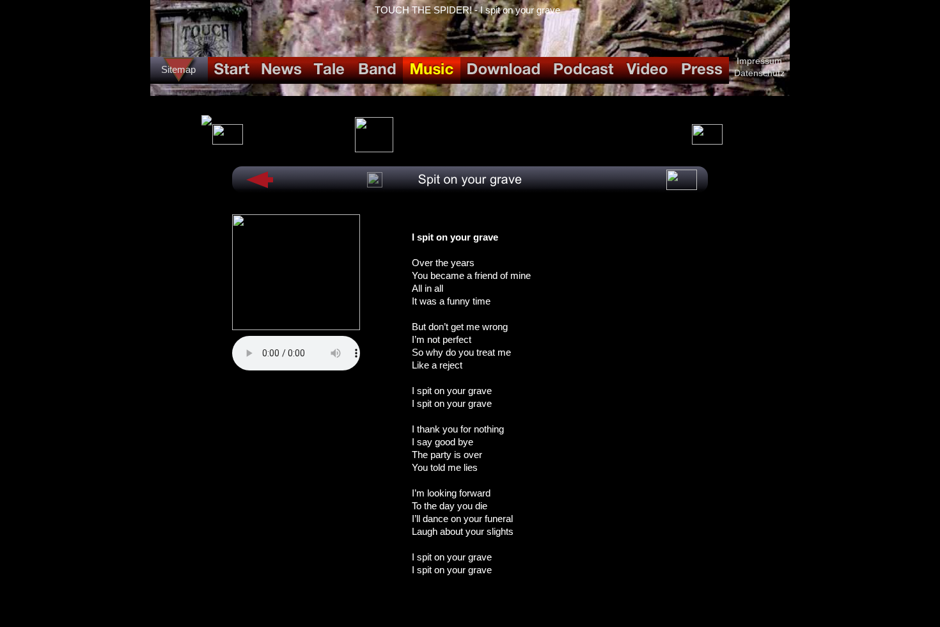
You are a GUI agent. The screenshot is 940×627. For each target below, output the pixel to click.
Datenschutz (759, 73)
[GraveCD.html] (374, 148)
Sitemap (178, 69)
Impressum (759, 61)
